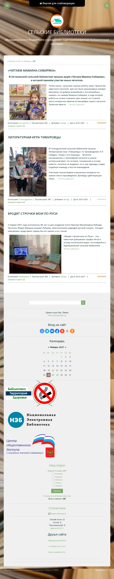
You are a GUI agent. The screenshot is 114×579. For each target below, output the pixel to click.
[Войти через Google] (67, 331)
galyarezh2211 (57, 528)
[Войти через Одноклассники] (72, 331)
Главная (11, 61)
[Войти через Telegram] (47, 331)
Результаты (49, 496)
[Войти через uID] (42, 331)
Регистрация (54, 315)
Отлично (58, 473)
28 (57, 375)
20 (53, 370)
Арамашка (24, 276)
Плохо (58, 482)
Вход (64, 315)
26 (49, 375)
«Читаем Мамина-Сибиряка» (32, 70)
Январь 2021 (57, 347)
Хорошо (58, 476)
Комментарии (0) (16, 126)
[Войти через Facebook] (57, 331)
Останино (24, 123)
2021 (19, 61)
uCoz (108, 570)
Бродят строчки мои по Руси (32, 214)
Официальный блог (57, 540)
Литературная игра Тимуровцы (34, 137)
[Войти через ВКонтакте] (52, 331)
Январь (27, 61)
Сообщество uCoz (57, 546)
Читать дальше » (77, 104)
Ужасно (58, 485)
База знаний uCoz (57, 552)
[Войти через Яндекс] (62, 331)
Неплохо (58, 479)
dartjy (63, 123)
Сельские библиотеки (57, 32)
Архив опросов (64, 496)
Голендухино (25, 199)
